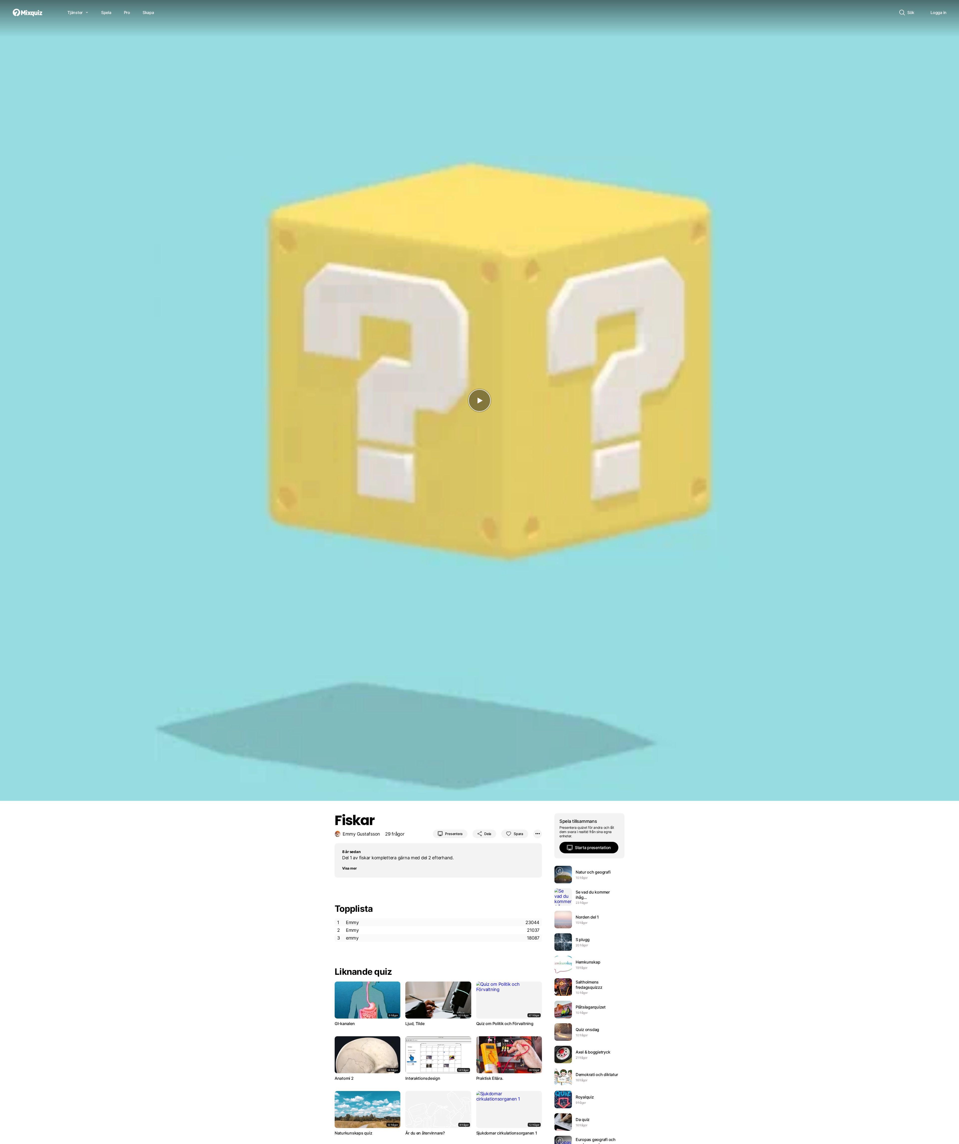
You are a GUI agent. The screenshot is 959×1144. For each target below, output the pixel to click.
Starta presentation (593, 847)
